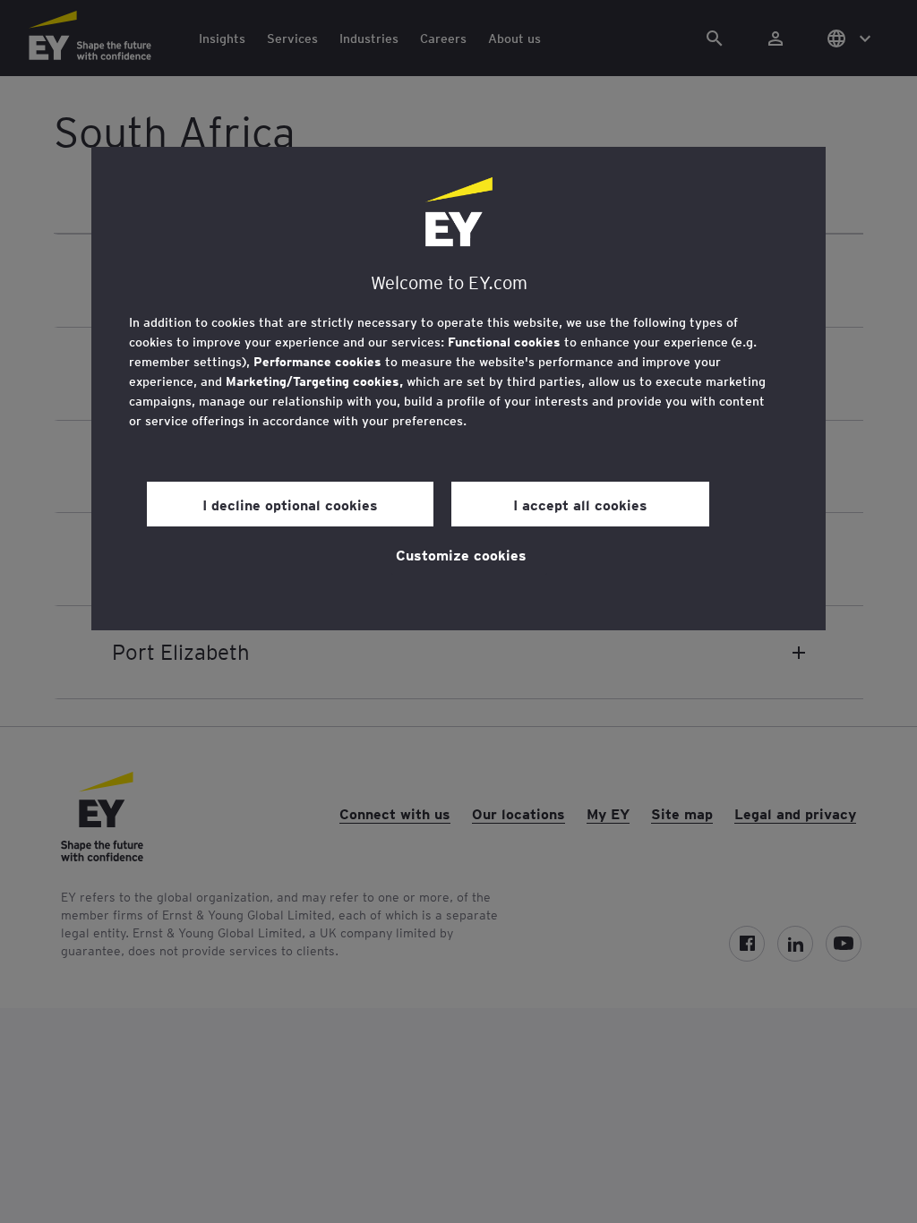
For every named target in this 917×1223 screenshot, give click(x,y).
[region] (458, 388)
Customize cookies (461, 554)
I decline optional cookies (290, 504)
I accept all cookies (580, 504)
